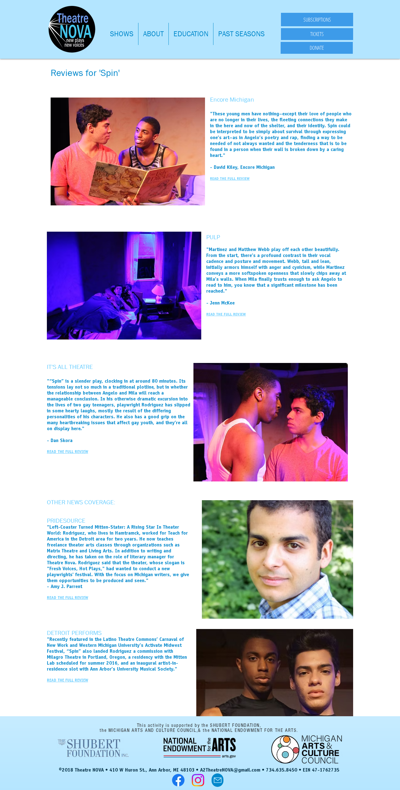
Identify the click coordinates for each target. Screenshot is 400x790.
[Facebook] (178, 780)
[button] (121, 34)
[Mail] (217, 780)
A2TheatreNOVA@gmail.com (230, 770)
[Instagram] (198, 780)
